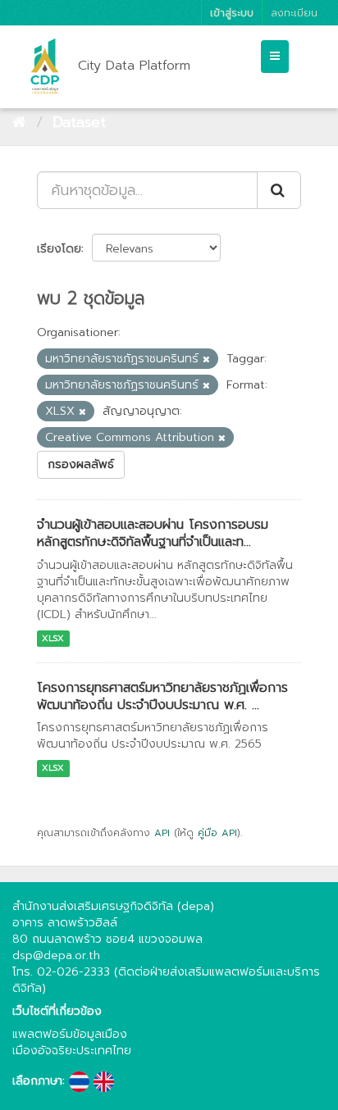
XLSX (53, 638)
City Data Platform (134, 65)
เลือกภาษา (37, 1081)
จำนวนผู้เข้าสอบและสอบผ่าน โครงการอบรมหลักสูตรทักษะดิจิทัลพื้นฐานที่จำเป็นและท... (152, 533)
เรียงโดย (59, 248)
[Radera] (206, 359)
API (162, 833)
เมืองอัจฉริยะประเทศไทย (71, 1050)
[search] (279, 190)
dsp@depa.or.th (56, 955)
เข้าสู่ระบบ (232, 12)
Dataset (79, 122)
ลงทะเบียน (294, 12)
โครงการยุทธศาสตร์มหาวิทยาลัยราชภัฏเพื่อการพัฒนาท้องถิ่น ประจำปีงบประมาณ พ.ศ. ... (162, 696)
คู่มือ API (217, 833)
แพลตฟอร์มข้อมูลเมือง (69, 1034)
